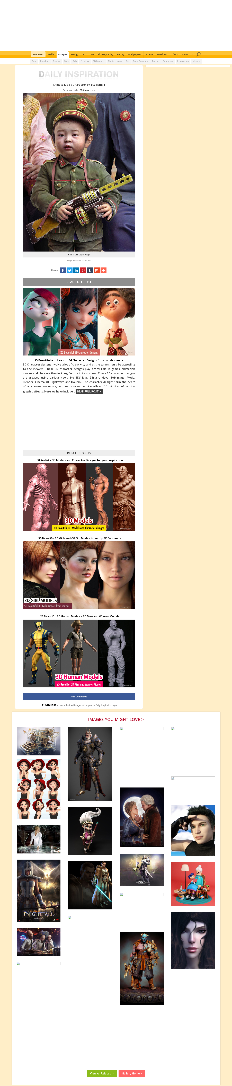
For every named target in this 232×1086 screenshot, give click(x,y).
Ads (75, 61)
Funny (120, 54)
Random (44, 61)
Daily (51, 54)
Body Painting (140, 61)
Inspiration (183, 61)
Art (85, 54)
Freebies (162, 54)
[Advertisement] (116, 25)
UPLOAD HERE (49, 705)
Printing (85, 61)
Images (62, 54)
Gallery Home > (132, 1073)
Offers (174, 54)
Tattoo (155, 61)
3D (92, 54)
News (185, 54)
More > (196, 61)
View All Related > (101, 1073)
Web (66, 61)
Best (34, 61)
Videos (149, 54)
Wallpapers (134, 54)
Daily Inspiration (103, 705)
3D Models (98, 61)
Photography (105, 54)
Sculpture (168, 61)
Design (75, 54)
